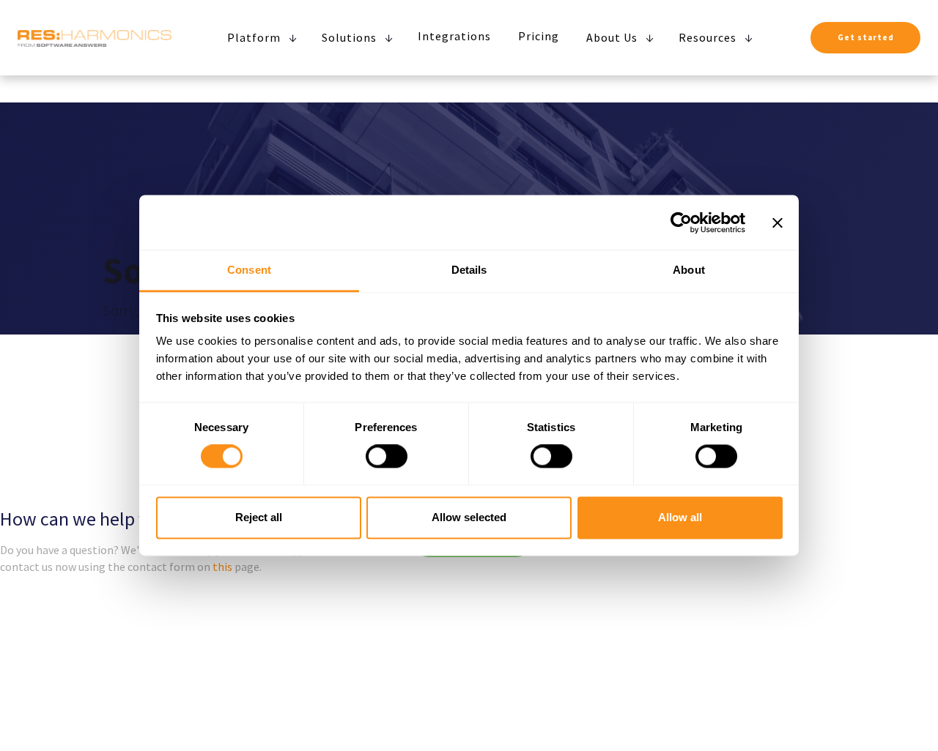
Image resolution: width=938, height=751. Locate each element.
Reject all (258, 517)
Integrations (454, 35)
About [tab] (689, 270)
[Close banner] (777, 222)
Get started (866, 37)
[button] (258, 37)
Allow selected (469, 517)
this (222, 566)
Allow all (680, 517)
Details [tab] (469, 270)
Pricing (538, 35)
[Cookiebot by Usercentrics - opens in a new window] (681, 222)
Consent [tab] (249, 270)
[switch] (386, 456)
